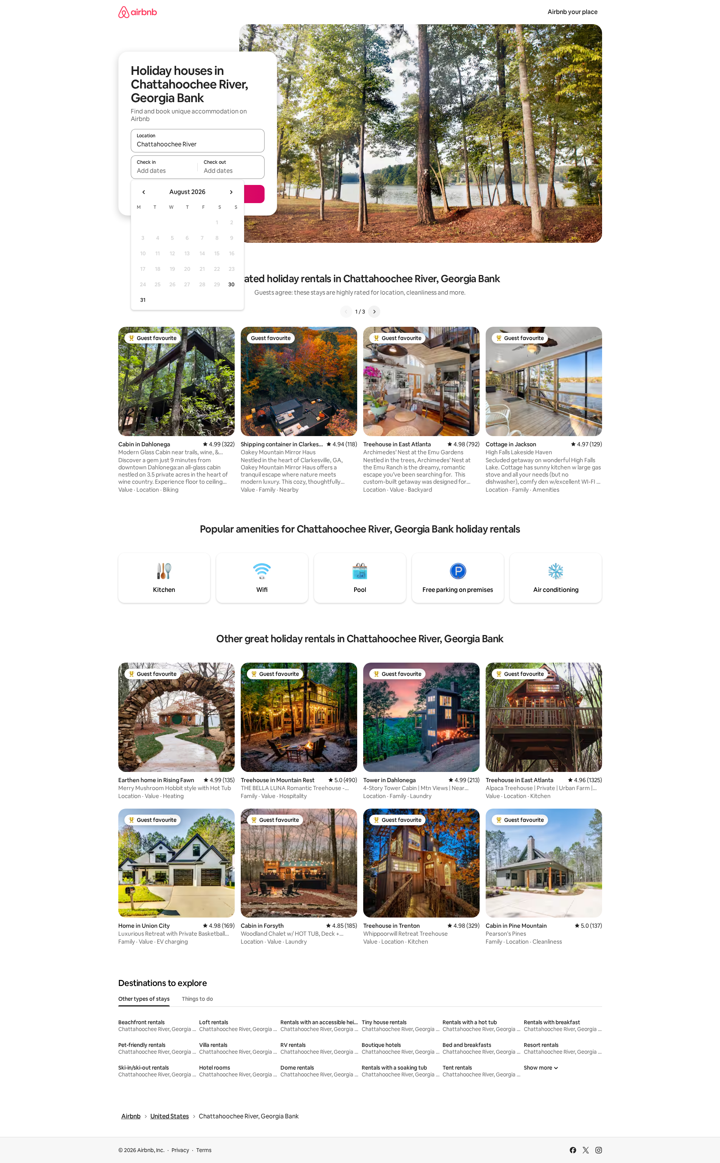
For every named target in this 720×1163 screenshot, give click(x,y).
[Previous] (346, 312)
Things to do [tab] (197, 998)
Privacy (180, 1150)
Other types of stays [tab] (144, 998)
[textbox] (164, 170)
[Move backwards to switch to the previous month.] (144, 192)
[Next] (374, 312)
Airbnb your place (573, 12)
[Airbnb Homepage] (137, 12)
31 (143, 300)
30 (231, 284)
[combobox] (198, 144)
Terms (204, 1150)
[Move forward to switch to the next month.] (231, 192)
